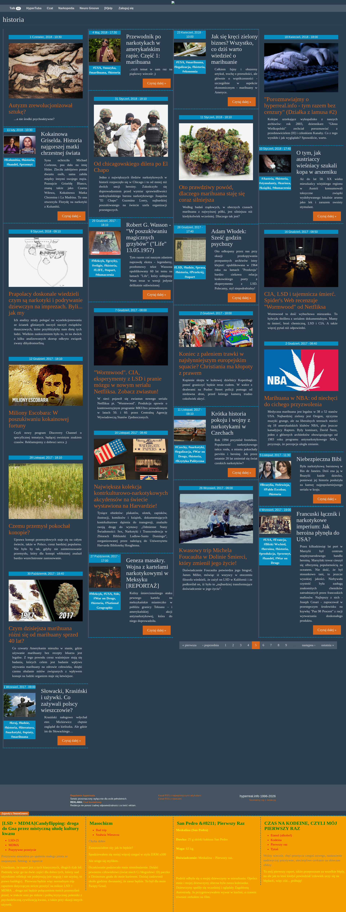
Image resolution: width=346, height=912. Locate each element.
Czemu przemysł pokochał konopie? (39, 529)
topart (110, 270)
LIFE (99, 270)
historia (28, 160)
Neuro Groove (89, 8)
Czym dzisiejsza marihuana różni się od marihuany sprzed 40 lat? (43, 634)
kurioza (285, 183)
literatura (27, 727)
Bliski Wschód (275, 544)
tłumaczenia (105, 274)
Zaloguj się (126, 8)
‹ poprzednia (210, 645)
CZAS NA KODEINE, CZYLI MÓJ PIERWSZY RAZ (300, 826)
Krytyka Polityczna (190, 461)
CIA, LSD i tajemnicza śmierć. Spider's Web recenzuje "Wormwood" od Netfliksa (300, 300)
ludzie (25, 723)
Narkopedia (66, 8)
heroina (268, 549)
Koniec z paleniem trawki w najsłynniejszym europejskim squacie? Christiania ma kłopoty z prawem (216, 363)
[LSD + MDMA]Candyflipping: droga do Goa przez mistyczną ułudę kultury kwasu (40, 828)
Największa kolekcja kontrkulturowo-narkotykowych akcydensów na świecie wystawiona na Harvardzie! (131, 496)
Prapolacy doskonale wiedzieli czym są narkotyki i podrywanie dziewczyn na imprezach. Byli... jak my (46, 303)
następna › (308, 645)
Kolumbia (13, 160)
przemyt (27, 164)
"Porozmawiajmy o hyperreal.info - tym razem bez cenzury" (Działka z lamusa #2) (300, 105)
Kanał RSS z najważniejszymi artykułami (179, 795)
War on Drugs (105, 598)
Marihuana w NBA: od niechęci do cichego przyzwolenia (301, 401)
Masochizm (101, 823)
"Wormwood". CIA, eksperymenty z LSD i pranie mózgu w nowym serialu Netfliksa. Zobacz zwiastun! (127, 382)
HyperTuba (33, 8)
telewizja (283, 485)
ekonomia (191, 71)
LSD (179, 267)
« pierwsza (189, 645)
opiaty (28, 732)
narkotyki (14, 732)
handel (13, 164)
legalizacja (183, 67)
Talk (15, 8)
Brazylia (267, 485)
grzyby (112, 261)
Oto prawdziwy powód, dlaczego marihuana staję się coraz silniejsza (212, 193)
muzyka (110, 68)
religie (98, 265)
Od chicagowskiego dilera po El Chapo (131, 166)
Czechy (182, 447)
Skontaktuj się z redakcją (262, 800)
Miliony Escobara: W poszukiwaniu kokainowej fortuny (39, 419)
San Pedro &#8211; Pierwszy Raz (211, 823)
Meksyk (98, 261)
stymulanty (268, 183)
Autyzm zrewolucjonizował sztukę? (40, 108)
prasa (201, 267)
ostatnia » (327, 645)
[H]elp (108, 8)
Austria (268, 178)
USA (98, 68)
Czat (50, 8)
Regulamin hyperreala (82, 795)
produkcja (268, 553)
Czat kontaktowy (92, 802)
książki (266, 188)
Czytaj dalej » (71, 216)
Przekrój (197, 272)
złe (117, 594)
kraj (14, 723)
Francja (280, 540)
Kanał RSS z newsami (170, 798)
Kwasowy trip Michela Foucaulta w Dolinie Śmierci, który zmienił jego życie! (213, 556)
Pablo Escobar (275, 489)
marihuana (20, 736)
